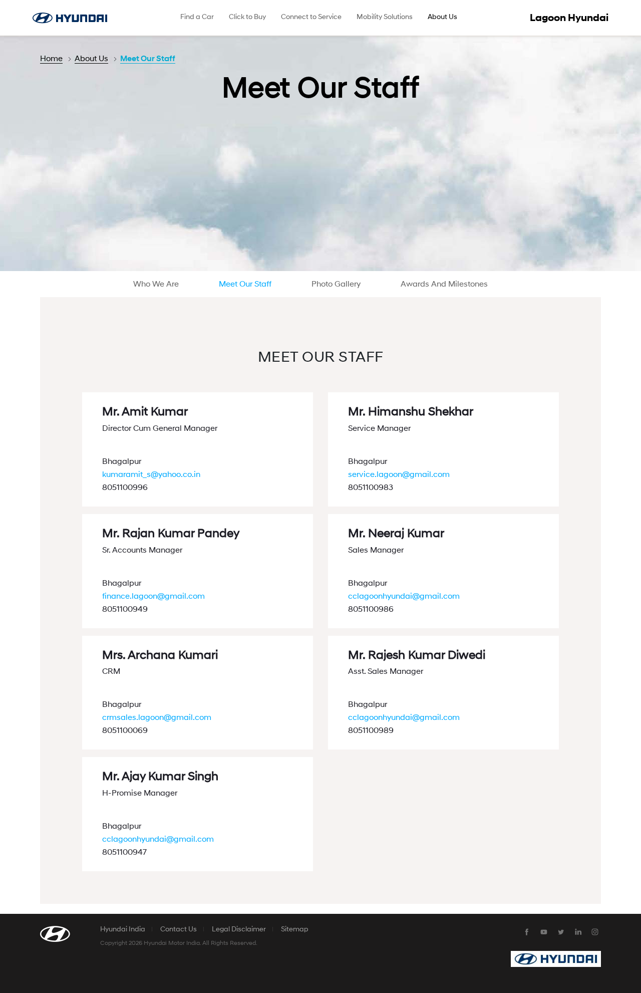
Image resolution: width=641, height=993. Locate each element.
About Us (91, 59)
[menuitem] (197, 18)
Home (51, 59)
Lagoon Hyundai (569, 18)
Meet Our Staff (147, 59)
